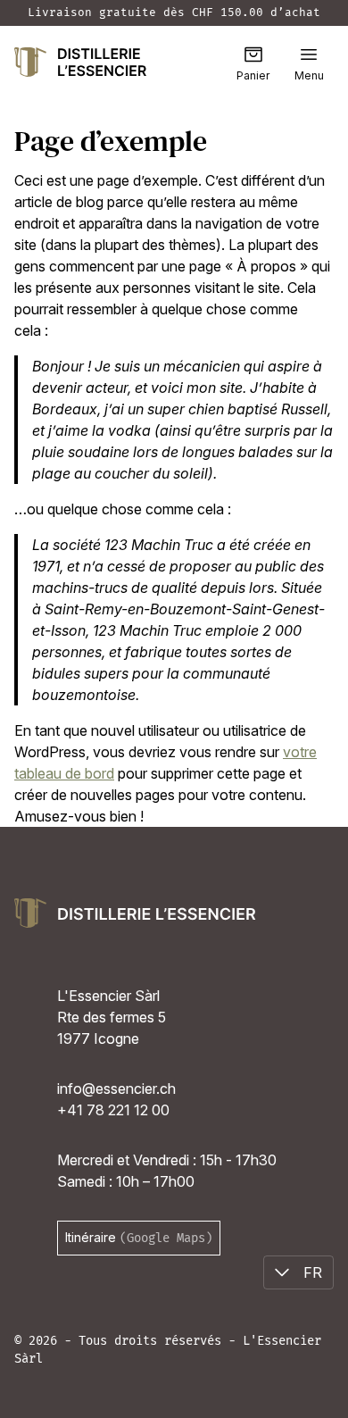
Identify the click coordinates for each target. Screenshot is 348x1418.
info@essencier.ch (116, 1088)
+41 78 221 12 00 (113, 1110)
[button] (308, 54)
